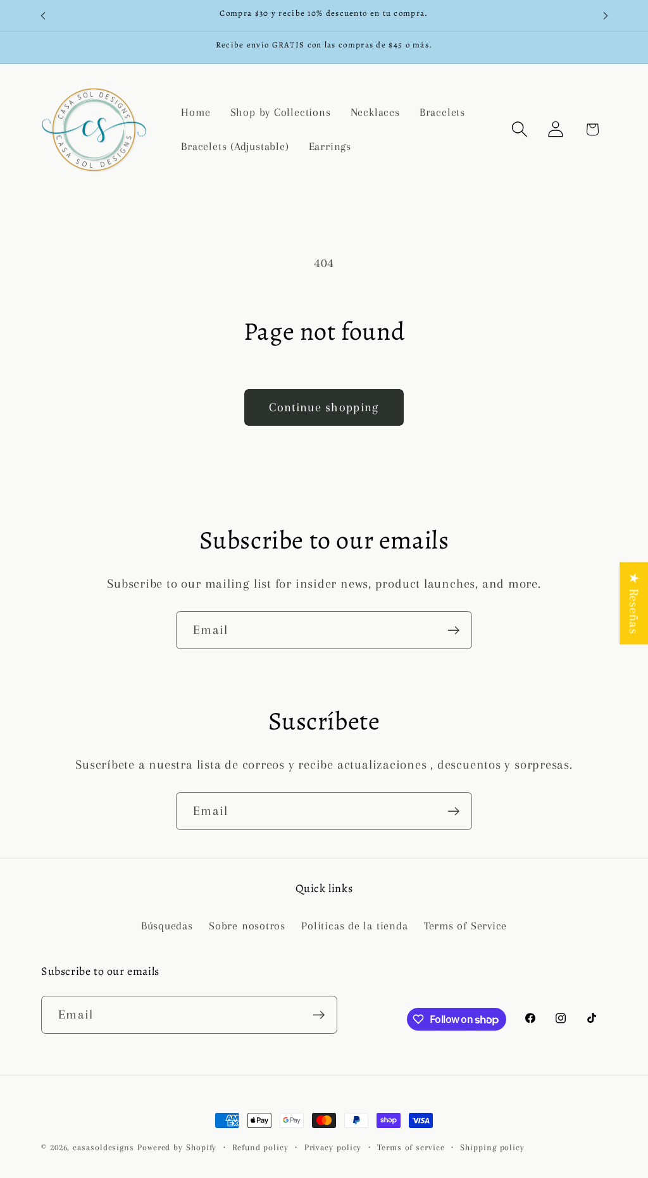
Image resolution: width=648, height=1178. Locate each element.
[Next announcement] (606, 15)
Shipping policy (492, 1147)
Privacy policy (333, 1147)
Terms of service (411, 1147)
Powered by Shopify (176, 1147)
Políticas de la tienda (354, 925)
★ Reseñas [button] (633, 604)
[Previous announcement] (43, 15)
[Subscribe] (453, 630)
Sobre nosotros (247, 925)
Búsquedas (167, 925)
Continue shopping (323, 407)
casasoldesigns (103, 1147)
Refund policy (260, 1147)
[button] (520, 129)
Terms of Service (465, 925)
